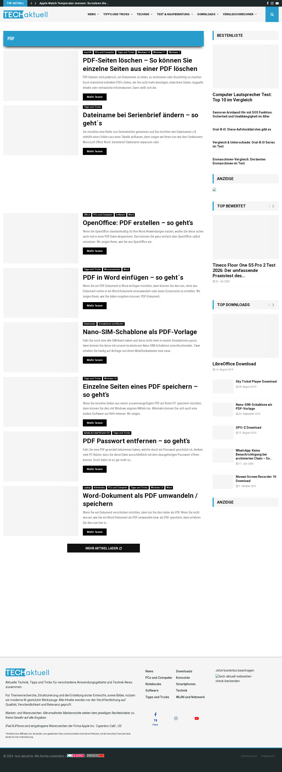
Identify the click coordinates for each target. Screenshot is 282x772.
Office (87, 215)
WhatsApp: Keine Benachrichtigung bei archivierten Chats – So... (254, 454)
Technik (143, 14)
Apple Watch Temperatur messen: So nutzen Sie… (73, 3)
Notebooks (99, 487)
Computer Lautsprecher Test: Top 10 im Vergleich (242, 97)
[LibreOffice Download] (246, 336)
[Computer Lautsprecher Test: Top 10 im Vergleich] (246, 67)
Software (120, 215)
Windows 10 (144, 52)
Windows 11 (159, 52)
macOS (88, 52)
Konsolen (183, 677)
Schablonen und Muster (111, 324)
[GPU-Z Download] (223, 432)
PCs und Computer (104, 52)
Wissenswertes (112, 269)
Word (131, 215)
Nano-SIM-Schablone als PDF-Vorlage (140, 332)
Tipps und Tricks (116, 14)
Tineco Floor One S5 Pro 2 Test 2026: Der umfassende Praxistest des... (244, 270)
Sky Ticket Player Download (256, 381)
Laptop (87, 487)
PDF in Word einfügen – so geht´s (133, 277)
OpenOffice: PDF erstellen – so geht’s (138, 223)
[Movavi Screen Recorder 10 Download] (223, 482)
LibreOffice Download (234, 363)
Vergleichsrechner (238, 14)
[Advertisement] (103, 184)
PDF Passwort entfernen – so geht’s (136, 441)
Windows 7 (174, 52)
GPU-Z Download (248, 427)
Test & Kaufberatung (173, 14)
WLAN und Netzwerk (190, 697)
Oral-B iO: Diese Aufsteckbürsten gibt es (242, 129)
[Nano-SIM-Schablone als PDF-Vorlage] (223, 410)
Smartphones (186, 684)
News (92, 14)
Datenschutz (249, 756)
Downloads (206, 14)
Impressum (268, 756)
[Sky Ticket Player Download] (223, 386)
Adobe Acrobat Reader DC (97, 433)
